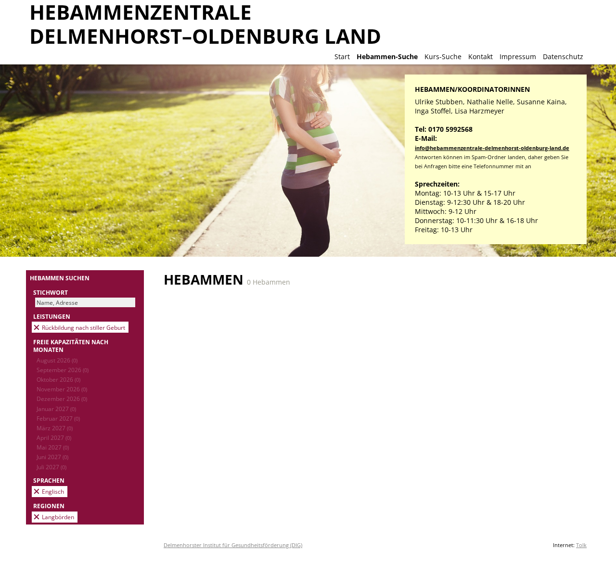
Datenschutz (563, 56)
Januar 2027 (56, 408)
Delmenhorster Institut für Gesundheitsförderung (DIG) (233, 545)
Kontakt (480, 56)
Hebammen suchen (60, 278)
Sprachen (48, 480)
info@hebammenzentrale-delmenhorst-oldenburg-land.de (492, 147)
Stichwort (50, 292)
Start (342, 56)
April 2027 (54, 437)
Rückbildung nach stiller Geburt (83, 327)
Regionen (48, 506)
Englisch (53, 491)
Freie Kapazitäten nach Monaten (70, 345)
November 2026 (62, 389)
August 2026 (57, 360)
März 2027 (55, 428)
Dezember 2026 (62, 398)
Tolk (581, 545)
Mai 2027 (53, 447)
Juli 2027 (51, 467)
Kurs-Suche (443, 56)
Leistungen (51, 316)
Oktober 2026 (58, 379)
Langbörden (58, 517)
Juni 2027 (52, 457)
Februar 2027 (58, 418)
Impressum (518, 56)
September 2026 (63, 370)
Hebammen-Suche (387, 56)
